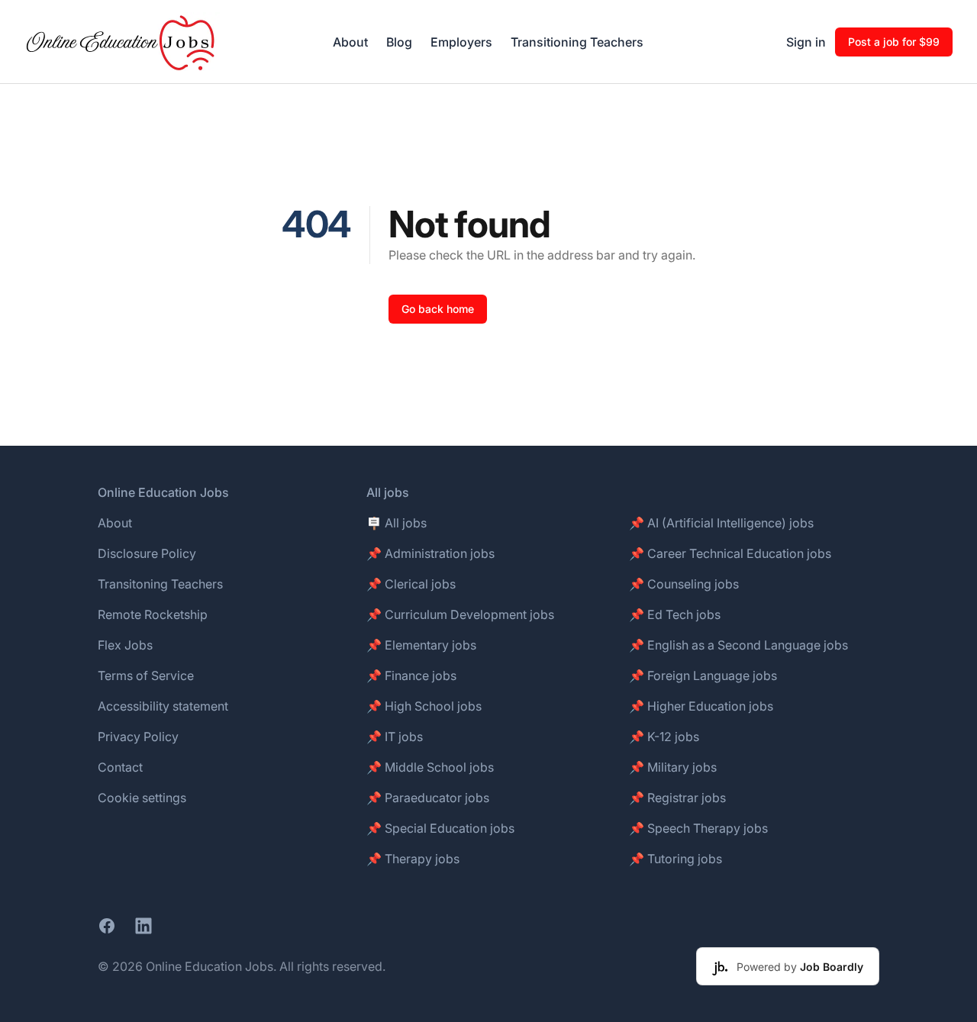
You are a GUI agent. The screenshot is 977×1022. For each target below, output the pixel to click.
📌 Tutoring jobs (675, 858)
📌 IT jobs (394, 736)
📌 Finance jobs (411, 675)
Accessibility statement (163, 706)
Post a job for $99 (894, 41)
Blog (399, 42)
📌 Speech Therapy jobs (698, 828)
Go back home (437, 308)
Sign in (806, 42)
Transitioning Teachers (577, 42)
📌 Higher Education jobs (701, 706)
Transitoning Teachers (160, 584)
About (350, 42)
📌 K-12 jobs (664, 736)
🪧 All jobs (396, 522)
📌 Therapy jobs (412, 858)
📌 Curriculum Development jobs (460, 614)
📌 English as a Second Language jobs (738, 645)
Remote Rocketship (153, 614)
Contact (120, 767)
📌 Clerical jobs (411, 584)
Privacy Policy (138, 736)
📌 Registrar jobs (677, 797)
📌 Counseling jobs (684, 584)
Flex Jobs (125, 645)
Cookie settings (142, 797)
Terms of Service (146, 675)
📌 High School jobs (424, 706)
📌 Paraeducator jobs (427, 797)
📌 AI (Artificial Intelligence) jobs (721, 522)
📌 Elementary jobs (421, 645)
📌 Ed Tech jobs (675, 614)
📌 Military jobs (673, 767)
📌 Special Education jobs (440, 828)
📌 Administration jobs (430, 553)
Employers (461, 42)
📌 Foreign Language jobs (703, 675)
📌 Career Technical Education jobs (730, 553)
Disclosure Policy (147, 553)
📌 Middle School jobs (430, 767)
